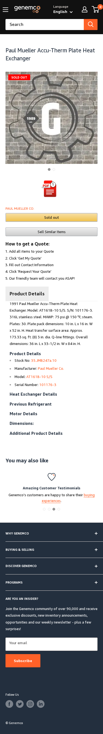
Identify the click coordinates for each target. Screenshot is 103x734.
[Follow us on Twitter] (20, 704)
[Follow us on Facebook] (9, 704)
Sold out (51, 217)
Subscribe (23, 660)
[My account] (84, 9)
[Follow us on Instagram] (30, 704)
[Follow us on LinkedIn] (40, 704)
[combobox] (44, 24)
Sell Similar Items (52, 232)
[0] (95, 9)
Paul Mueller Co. (19, 208)
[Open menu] (5, 9)
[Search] (91, 24)
